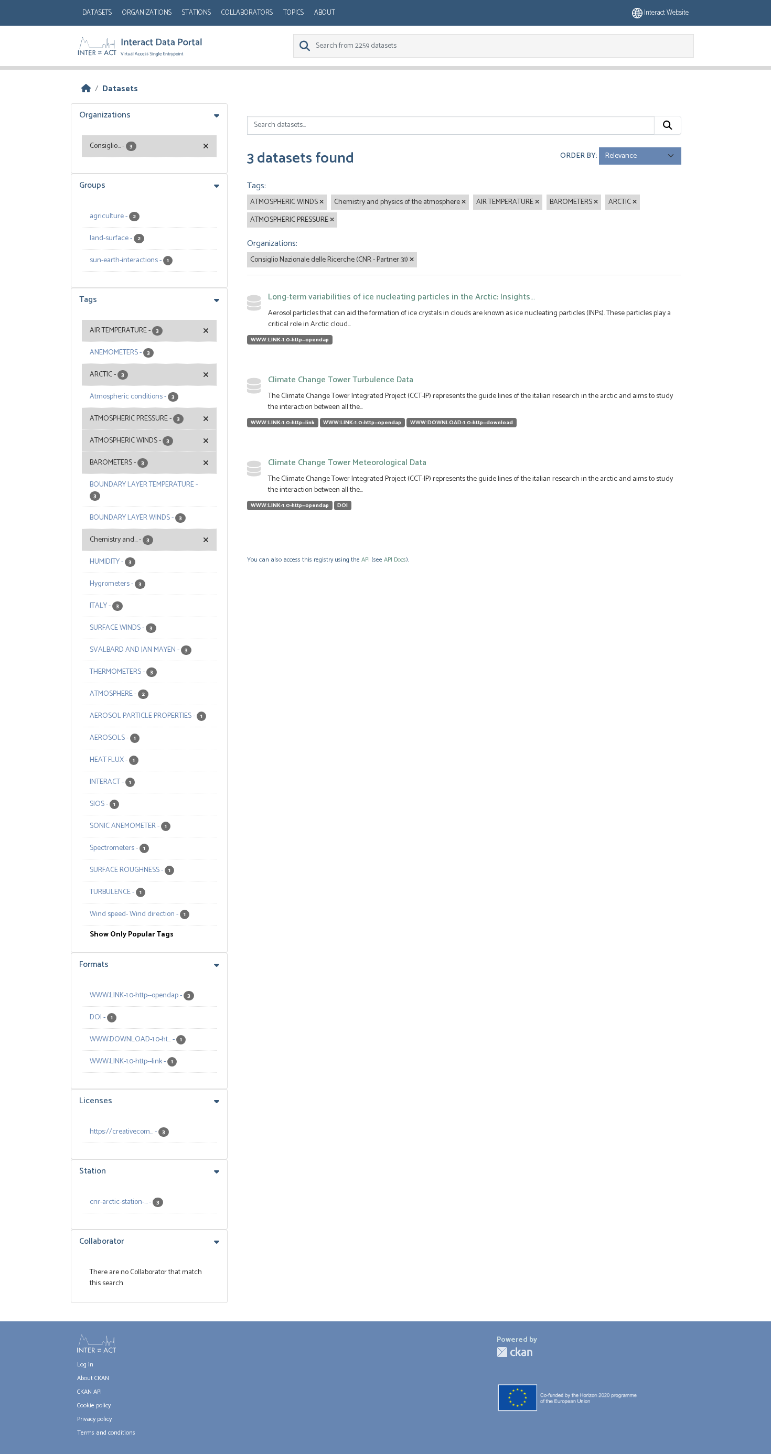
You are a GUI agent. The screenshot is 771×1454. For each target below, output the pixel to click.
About (324, 12)
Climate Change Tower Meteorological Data (347, 463)
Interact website (665, 12)
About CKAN (93, 1378)
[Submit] (667, 125)
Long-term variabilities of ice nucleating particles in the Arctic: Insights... (401, 297)
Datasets (97, 12)
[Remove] (321, 202)
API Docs (395, 560)
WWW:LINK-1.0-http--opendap (290, 339)
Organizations (147, 12)
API (365, 560)
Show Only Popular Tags (132, 935)
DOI (342, 505)
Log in (85, 1365)
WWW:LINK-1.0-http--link (283, 422)
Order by (578, 156)
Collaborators (247, 12)
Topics (293, 12)
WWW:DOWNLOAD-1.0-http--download (461, 422)
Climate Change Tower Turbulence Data (340, 380)
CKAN (514, 1352)
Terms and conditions (106, 1433)
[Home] (86, 89)
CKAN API (89, 1392)
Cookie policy (94, 1405)
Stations (196, 12)
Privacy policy (94, 1419)
